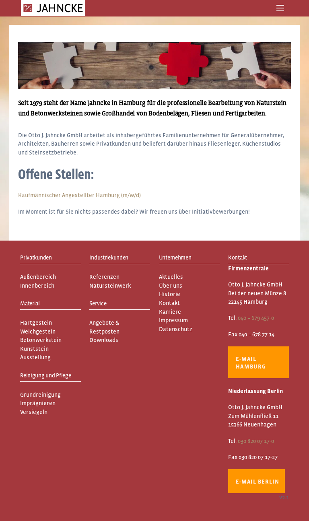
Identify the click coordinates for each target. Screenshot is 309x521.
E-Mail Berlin (257, 481)
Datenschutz (175, 329)
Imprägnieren (38, 403)
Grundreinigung (40, 394)
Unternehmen (175, 257)
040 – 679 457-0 (256, 318)
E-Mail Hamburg (251, 363)
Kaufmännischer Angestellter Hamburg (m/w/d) (79, 195)
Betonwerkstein (41, 340)
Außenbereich (38, 277)
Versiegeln (33, 412)
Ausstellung (35, 357)
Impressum (173, 320)
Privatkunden (36, 257)
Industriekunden (108, 257)
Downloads (103, 340)
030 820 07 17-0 (256, 441)
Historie (169, 294)
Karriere (170, 312)
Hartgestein (36, 322)
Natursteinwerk (110, 285)
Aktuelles (171, 277)
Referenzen (104, 277)
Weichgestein (38, 331)
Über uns (170, 285)
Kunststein (34, 349)
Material (30, 303)
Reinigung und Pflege (45, 375)
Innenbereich (37, 285)
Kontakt (169, 303)
